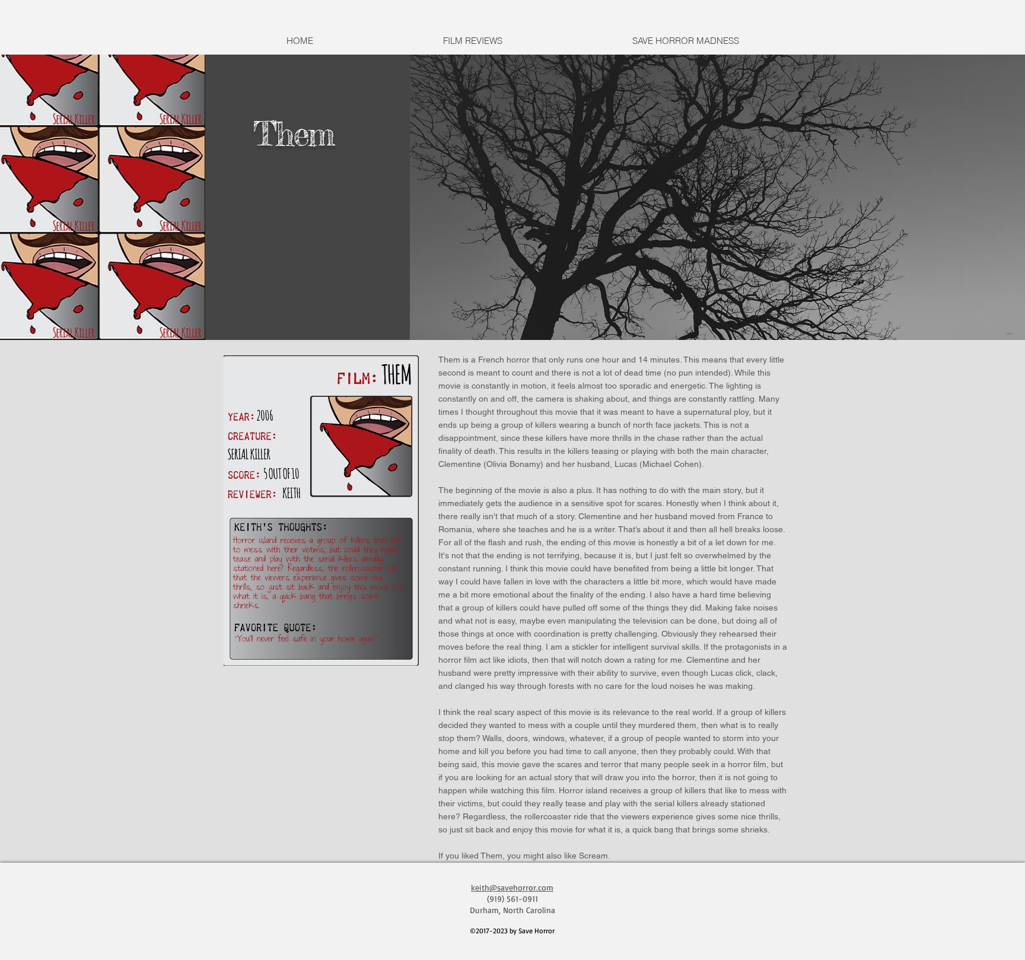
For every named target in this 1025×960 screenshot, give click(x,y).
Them (293, 133)
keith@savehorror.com (512, 887)
